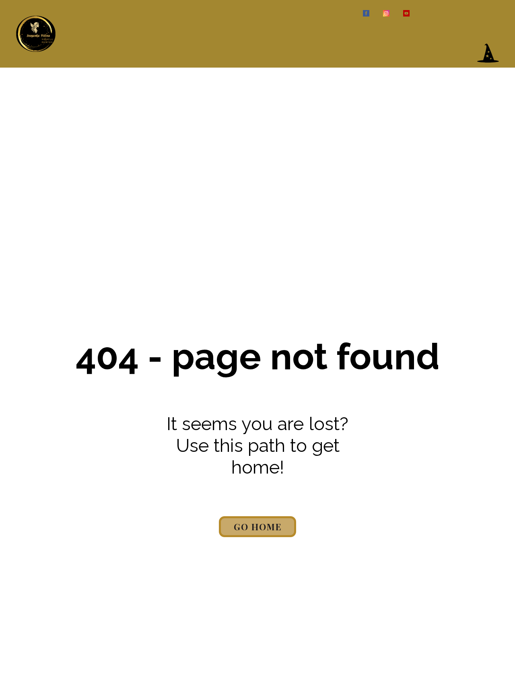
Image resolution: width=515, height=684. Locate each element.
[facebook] (366, 13)
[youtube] (406, 13)
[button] (488, 53)
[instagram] (386, 13)
